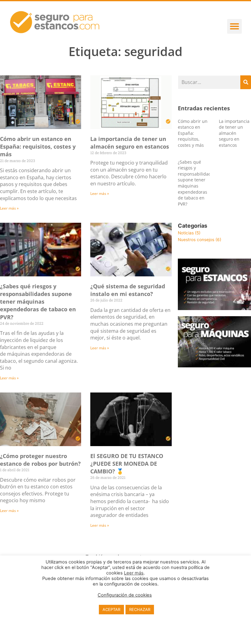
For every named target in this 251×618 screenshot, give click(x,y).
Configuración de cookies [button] (125, 595)
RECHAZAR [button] (139, 609)
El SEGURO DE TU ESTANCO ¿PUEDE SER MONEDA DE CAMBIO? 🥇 (126, 463)
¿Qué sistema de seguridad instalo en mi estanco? (127, 290)
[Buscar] (245, 82)
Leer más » (9, 208)
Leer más (134, 573)
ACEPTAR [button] (111, 609)
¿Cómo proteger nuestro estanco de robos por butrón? (40, 459)
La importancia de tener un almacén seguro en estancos (129, 142)
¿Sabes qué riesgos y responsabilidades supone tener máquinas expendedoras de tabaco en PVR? (38, 301)
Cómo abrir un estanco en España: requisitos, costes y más (38, 146)
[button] (234, 26)
